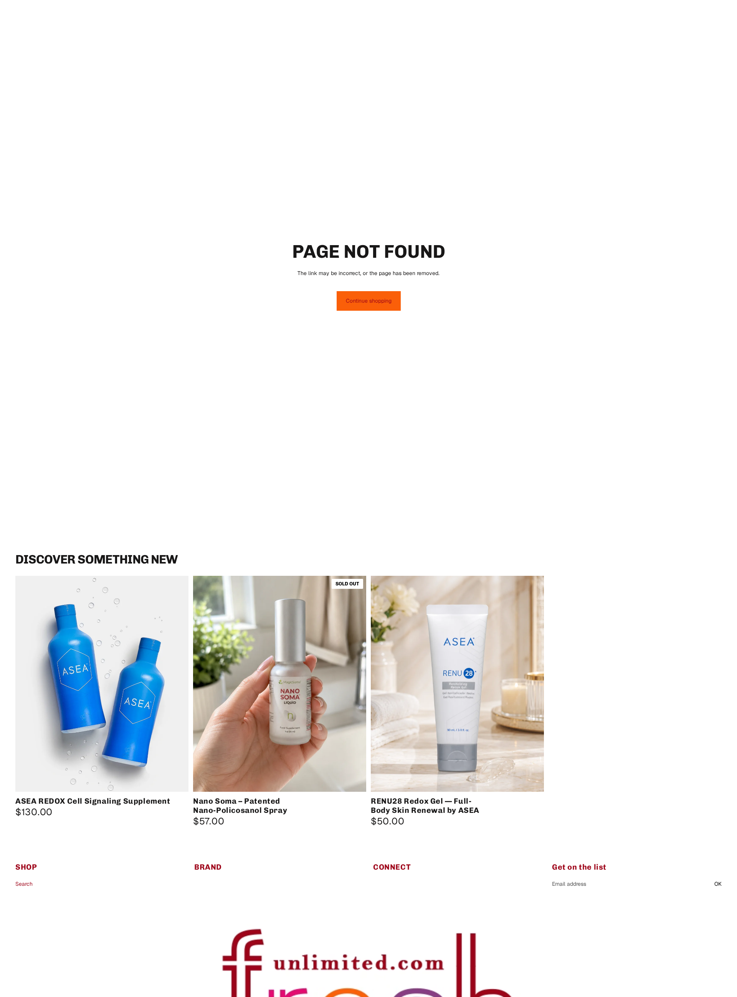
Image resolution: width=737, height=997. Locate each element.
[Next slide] (176, 684)
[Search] (680, 13)
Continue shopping (369, 300)
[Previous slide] (26, 684)
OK (718, 883)
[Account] (696, 13)
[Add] (532, 780)
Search (24, 883)
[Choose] (176, 780)
